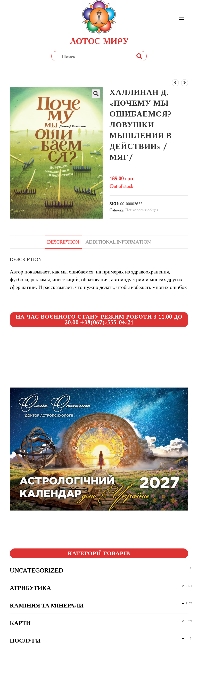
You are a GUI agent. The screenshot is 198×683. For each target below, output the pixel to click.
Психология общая (141, 210)
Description (63, 242)
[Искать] (139, 56)
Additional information (118, 242)
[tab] (63, 242)
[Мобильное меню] (181, 18)
